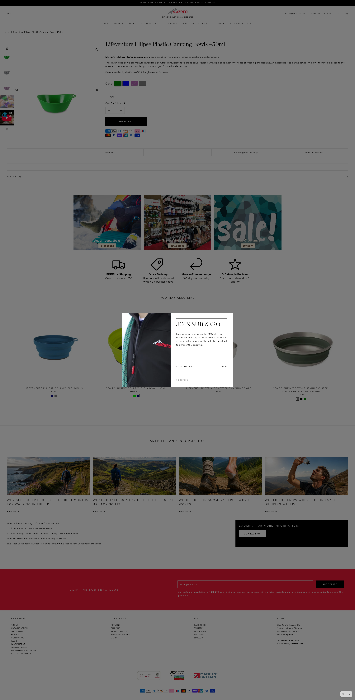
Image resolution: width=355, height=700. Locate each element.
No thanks (182, 380)
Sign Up (223, 367)
